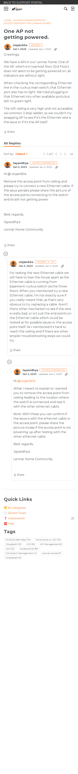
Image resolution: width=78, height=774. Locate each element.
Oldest (20, 154)
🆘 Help (9, 523)
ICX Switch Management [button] (21, 553)
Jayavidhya (20, 163)
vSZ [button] (10, 548)
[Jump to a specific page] (71, 154)
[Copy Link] (55, 49)
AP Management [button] (51, 544)
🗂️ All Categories (15, 507)
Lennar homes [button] (51, 553)
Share (9, 132)
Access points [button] (29, 548)
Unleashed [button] (13, 557)
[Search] (65, 9)
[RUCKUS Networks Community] (17, 9)
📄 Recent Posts (15, 513)
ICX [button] (31, 544)
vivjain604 (20, 45)
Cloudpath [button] (13, 544)
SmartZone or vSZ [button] (48, 539)
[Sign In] (72, 9)
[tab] (12, 143)
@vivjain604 (26, 381)
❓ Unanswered (39, 518)
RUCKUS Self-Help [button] (18, 539)
